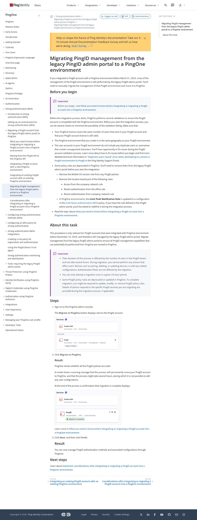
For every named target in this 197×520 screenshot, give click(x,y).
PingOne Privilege (13, 93)
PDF (126, 16)
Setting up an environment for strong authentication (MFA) (22, 123)
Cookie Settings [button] (121, 514)
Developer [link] (114, 5)
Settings (9, 314)
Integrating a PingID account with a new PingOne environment (23, 166)
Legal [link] (83, 514)
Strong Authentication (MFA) (19, 108)
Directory (9, 73)
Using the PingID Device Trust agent (22, 249)
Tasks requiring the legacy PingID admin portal (24, 265)
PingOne (11, 14)
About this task (170, 34)
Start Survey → (81, 46)
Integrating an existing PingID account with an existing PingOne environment (24, 178)
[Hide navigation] (39, 15)
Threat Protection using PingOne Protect (21, 273)
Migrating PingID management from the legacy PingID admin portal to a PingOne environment (25, 191)
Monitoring (10, 67)
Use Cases (10, 52)
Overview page (12, 62)
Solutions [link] (132, 5)
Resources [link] (152, 5)
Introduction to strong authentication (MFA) (18, 115)
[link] (20, 5)
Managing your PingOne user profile (23, 319)
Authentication (12, 103)
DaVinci (9, 88)
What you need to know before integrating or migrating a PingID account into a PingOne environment (25, 146)
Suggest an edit (111, 16)
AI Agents (10, 83)
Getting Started (12, 42)
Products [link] (73, 5)
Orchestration (12, 98)
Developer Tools (13, 325)
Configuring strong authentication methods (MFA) (24, 216)
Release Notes (12, 26)
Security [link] (106, 514)
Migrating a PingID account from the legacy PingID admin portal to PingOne (24, 133)
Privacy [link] (94, 514)
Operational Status (14, 330)
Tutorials (9, 47)
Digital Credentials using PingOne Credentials (21, 289)
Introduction (11, 37)
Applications (11, 78)
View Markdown (142, 16)
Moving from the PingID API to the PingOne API (24, 157)
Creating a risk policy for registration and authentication (23, 241)
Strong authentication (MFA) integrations (21, 232)
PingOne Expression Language (20, 57)
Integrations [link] (93, 5)
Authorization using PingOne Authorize (19, 298)
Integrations (11, 304)
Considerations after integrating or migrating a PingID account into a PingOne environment (24, 205)
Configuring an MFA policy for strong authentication (22, 224)
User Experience (13, 309)
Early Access (11, 31)
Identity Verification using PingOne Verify (22, 281)
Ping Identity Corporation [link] (40, 514)
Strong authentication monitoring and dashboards (24, 257)
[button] (182, 5)
